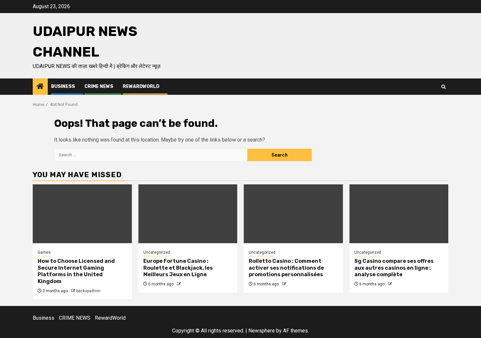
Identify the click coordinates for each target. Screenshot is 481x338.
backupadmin (88, 291)
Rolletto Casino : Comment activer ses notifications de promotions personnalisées (286, 268)
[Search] (443, 86)
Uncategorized (156, 252)
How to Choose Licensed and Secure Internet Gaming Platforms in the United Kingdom (76, 271)
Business (63, 86)
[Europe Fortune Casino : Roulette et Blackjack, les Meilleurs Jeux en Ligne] (188, 213)
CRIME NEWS (98, 86)
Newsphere (261, 331)
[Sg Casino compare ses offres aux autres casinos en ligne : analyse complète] (399, 213)
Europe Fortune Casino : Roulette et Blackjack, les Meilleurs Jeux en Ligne (178, 268)
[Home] (40, 87)
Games (44, 252)
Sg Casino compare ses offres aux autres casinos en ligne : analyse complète (394, 268)
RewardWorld (141, 86)
